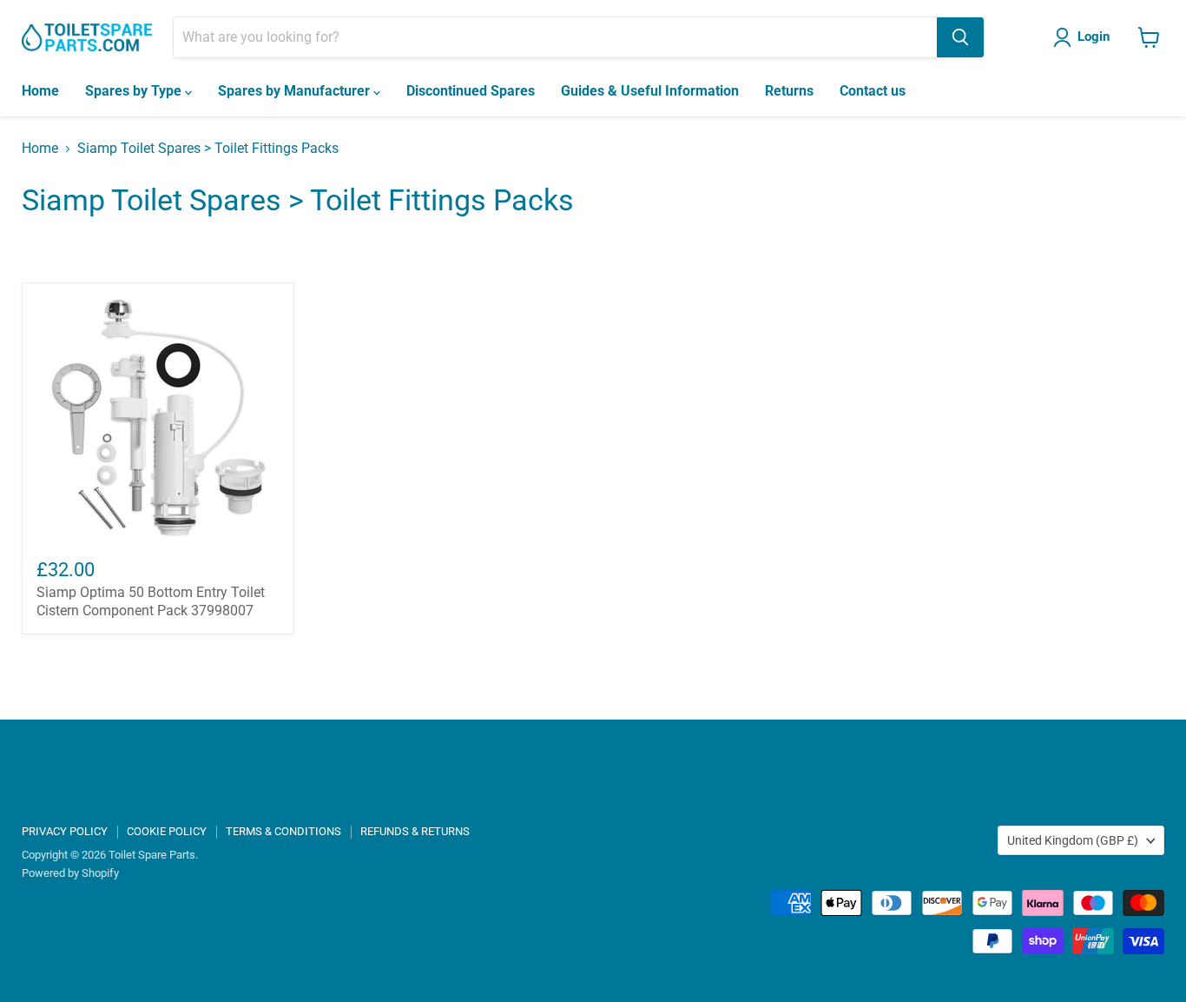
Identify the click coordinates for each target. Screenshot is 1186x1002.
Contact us (873, 91)
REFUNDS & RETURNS (415, 831)
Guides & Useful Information (650, 91)
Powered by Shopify (70, 872)
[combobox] (555, 37)
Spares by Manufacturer (295, 91)
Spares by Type (135, 91)
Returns (789, 91)
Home (40, 91)
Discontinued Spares (470, 91)
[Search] (960, 37)
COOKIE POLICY (167, 831)
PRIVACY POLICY (65, 831)
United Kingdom (1072, 840)
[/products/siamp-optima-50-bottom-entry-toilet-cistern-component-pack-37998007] (158, 419)
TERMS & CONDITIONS (283, 831)
